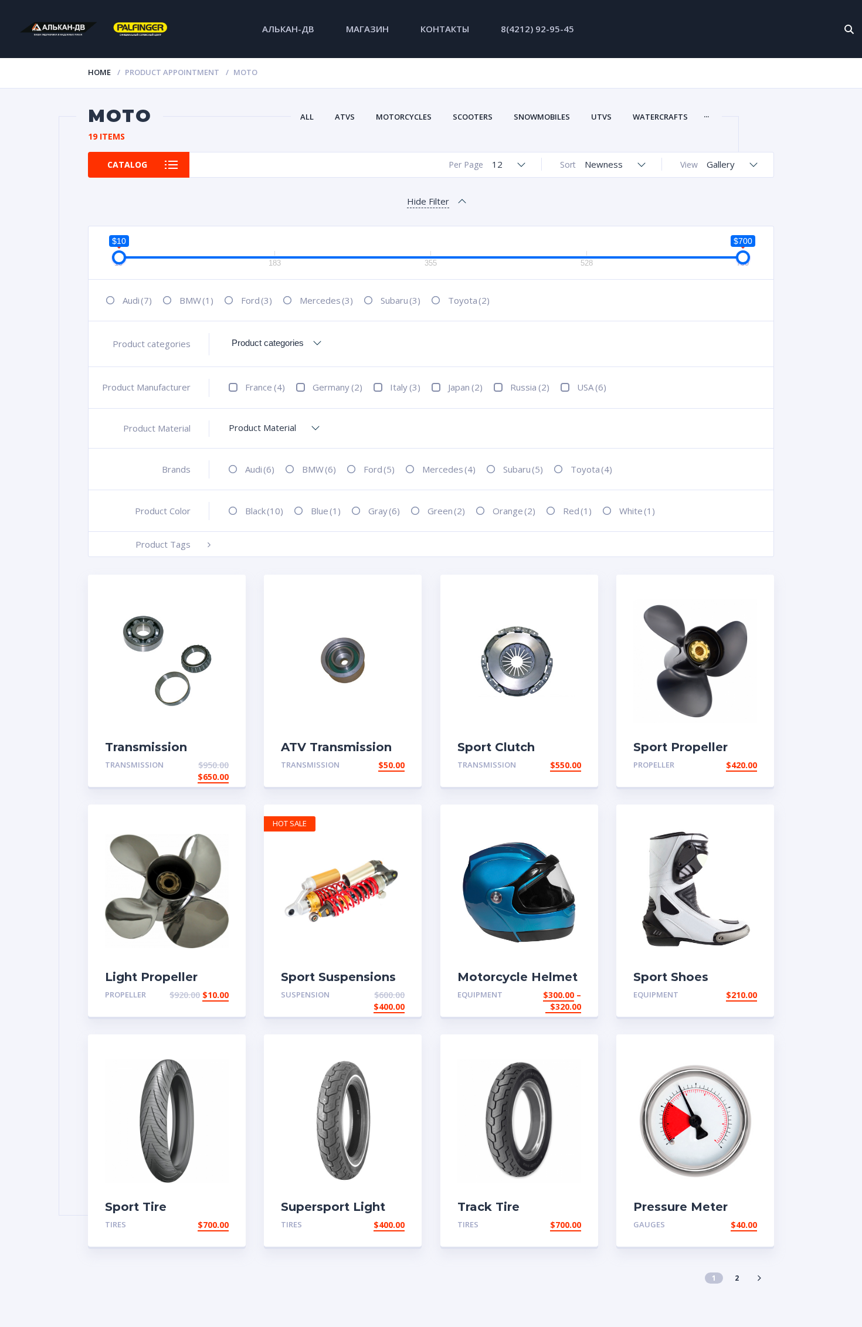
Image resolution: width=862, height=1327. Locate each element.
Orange (514, 511)
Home (99, 72)
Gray (384, 511)
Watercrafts (660, 116)
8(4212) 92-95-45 (537, 29)
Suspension (305, 994)
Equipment (480, 994)
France (265, 387)
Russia (529, 387)
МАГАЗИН (367, 29)
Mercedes (326, 300)
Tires (115, 1224)
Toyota (469, 300)
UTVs (601, 116)
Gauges (649, 1224)
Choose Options (544, 994)
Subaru (400, 300)
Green (446, 511)
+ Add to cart (196, 765)
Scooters (473, 116)
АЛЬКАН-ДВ (288, 29)
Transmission (134, 764)
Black (264, 511)
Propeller (653, 764)
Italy (405, 387)
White (637, 511)
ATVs (345, 116)
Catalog (127, 164)
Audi (137, 300)
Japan (465, 387)
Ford (256, 300)
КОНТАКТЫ (444, 29)
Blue (326, 511)
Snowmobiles (542, 116)
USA (591, 387)
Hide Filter (428, 201)
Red (577, 511)
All (307, 116)
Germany (337, 387)
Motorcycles (404, 116)
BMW (196, 300)
